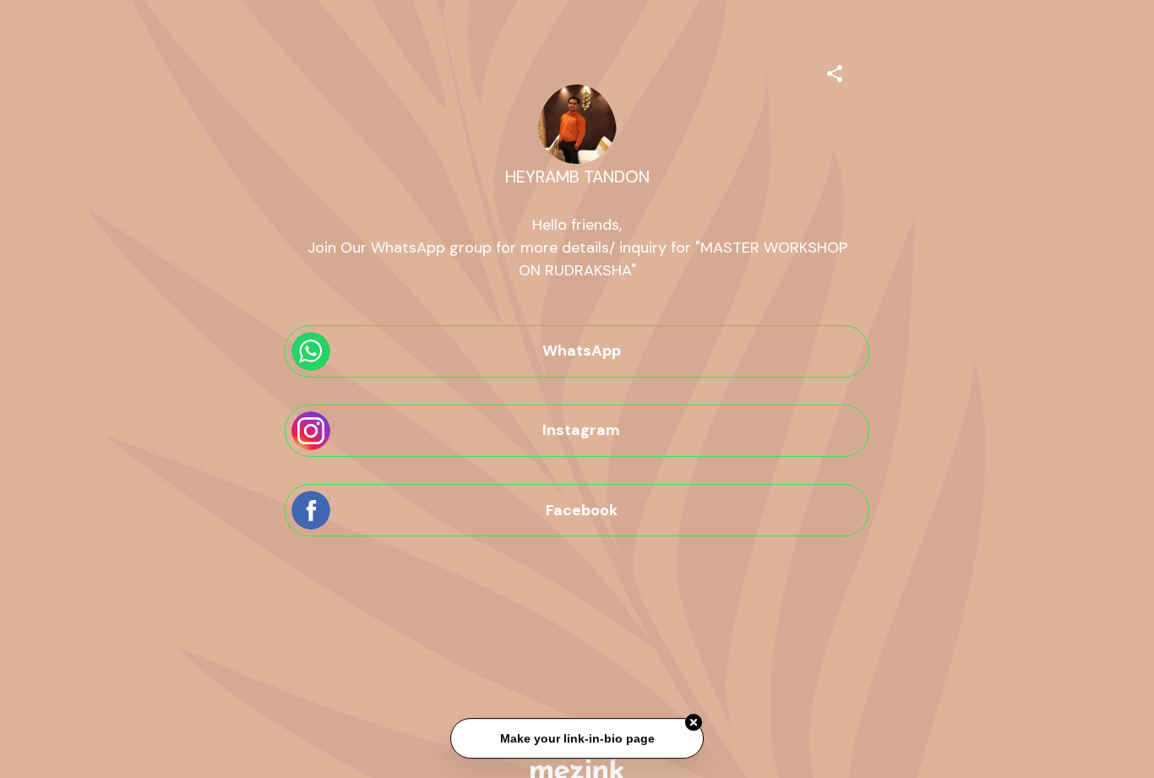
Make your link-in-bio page (576, 739)
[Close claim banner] (693, 723)
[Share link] (835, 71)
